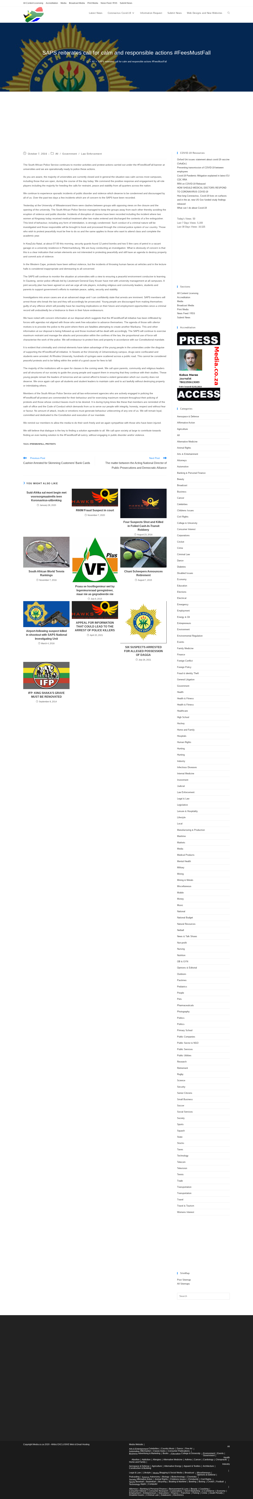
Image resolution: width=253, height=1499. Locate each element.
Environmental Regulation (190, 636)
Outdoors (181, 974)
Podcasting (134, 1477)
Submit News (126, 3)
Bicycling (162, 1481)
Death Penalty (216, 1493)
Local (179, 823)
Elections (181, 592)
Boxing (202, 1481)
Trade (180, 1181)
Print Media (92, 3)
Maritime (181, 836)
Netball (180, 930)
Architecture (208, 1466)
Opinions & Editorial (187, 967)
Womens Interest (185, 1212)
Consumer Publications (179, 1451)
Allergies (157, 1459)
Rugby (180, 1074)
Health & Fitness (185, 698)
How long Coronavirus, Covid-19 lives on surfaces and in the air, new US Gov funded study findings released (202, 200)
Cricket (180, 542)
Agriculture (182, 429)
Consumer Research (158, 1491)
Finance (181, 654)
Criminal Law (183, 554)
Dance (180, 560)
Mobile (180, 892)
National (181, 911)
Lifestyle (181, 817)
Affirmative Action (186, 422)
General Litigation (185, 679)
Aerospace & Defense (188, 416)
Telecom (181, 1162)
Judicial (181, 786)
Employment (183, 610)
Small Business (185, 1099)
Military (180, 867)
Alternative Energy (172, 1466)
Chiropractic (221, 1459)
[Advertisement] (126, 126)
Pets (179, 999)
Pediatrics (182, 986)
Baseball (140, 1481)
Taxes (180, 1149)
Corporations (183, 535)
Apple (143, 1484)
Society (181, 1118)
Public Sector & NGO (187, 1043)
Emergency (182, 604)
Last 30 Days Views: (187, 227)
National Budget (185, 917)
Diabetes (181, 566)
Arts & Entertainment (187, 454)
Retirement (182, 1068)
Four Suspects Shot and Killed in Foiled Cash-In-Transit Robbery (143, 526)
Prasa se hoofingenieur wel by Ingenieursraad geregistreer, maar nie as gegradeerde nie (95, 590)
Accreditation (52, 3)
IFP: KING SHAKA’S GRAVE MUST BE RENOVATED (46, 694)
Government (69, 153)
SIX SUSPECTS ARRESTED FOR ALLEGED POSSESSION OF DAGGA (143, 651)
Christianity (193, 1479)
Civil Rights (182, 516)
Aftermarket (145, 1451)
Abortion (136, 1459)
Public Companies (186, 1036)
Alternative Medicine (187, 441)
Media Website (136, 1444)
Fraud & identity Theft (188, 673)
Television (182, 1168)
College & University (187, 523)
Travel (180, 1199)
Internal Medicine (185, 773)
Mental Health (184, 861)
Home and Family (186, 729)
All (56, 153)
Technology (182, 1155)
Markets (181, 842)
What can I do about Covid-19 (192, 208)
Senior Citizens (184, 1093)
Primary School (184, 1030)
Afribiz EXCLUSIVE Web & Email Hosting (70, 1444)
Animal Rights (184, 448)
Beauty (180, 479)
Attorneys (182, 460)
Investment (182, 780)
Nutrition (181, 955)
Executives (164, 1493)
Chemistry (192, 1477)
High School (183, 717)
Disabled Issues (185, 573)
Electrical (181, 598)
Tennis (180, 1174)
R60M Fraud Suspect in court (95, 510)
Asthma (188, 1459)
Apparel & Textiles (192, 1466)
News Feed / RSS (109, 3)
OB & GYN (182, 961)
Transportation (184, 1187)
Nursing (181, 949)
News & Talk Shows (187, 936)
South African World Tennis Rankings (46, 573)
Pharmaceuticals (185, 1005)
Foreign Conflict (185, 660)
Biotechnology (178, 1477)
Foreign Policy (184, 667)
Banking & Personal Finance (191, 473)
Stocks (180, 1143)
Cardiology (208, 1459)
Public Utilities (184, 1055)
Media (63, 3)
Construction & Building (140, 1468)
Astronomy (155, 1477)
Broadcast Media (77, 3)
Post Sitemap (184, 1279)
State (179, 1137)
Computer (152, 1484)
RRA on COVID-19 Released (191, 183)
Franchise (185, 1493)
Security (181, 1087)
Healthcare (182, 711)
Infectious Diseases (187, 767)
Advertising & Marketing (149, 1453)
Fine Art (188, 1448)
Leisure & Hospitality (187, 811)
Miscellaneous (184, 886)
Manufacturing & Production (191, 830)
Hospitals (181, 736)
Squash (181, 1130)
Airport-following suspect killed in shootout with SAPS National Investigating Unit (46, 635)
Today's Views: (185, 218)
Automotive (182, 466)
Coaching (204, 1489)
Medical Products (185, 855)
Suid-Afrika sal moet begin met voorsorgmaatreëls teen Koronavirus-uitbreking (46, 496)
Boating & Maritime (178, 1481)
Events (180, 642)
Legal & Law (183, 798)
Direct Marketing (192, 1491)
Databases (166, 1495)
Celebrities (182, 504)
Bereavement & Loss (178, 1489)
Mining (180, 874)
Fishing (195, 1493)
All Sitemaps (183, 1283)
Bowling (192, 1481)
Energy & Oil (183, 617)
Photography (183, 1011)
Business (181, 491)
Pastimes (182, 980)
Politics (181, 1018)
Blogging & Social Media (170, 1472)
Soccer (180, 1105)
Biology (165, 1477)
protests (50, 444)
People (180, 993)
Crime (180, 548)
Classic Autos (159, 1451)
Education (182, 585)
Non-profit (182, 942)
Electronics (178, 1495)
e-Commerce (208, 1491)
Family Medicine (185, 648)
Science (181, 1080)
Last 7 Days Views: (187, 223)
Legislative (182, 805)
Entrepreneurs (184, 623)
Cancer (180, 498)
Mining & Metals (185, 880)
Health (180, 692)
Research (182, 1061)
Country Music (168, 1448)
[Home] (87, 61)
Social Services (185, 1111)
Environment (183, 629)
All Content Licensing (33, 3)
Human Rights (184, 742)
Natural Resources (186, 924)
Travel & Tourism (185, 1205)
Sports (180, 1124)
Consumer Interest (186, 529)
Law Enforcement (91, 153)
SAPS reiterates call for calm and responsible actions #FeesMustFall (132, 61)
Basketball (151, 1481)
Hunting (181, 748)
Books (165, 1453)
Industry (181, 761)
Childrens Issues (185, 510)
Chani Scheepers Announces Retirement (143, 573)
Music (180, 905)
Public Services (185, 1049)
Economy (182, 579)
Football (220, 1481)
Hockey (181, 723)
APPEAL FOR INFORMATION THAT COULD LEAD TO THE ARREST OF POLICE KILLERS (95, 626)
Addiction (146, 1459)
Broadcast (182, 485)
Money (180, 899)
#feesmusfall (37, 444)
